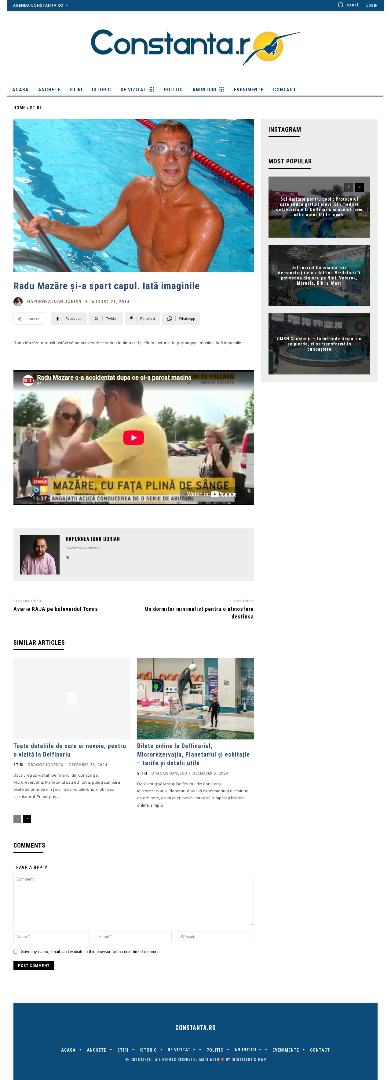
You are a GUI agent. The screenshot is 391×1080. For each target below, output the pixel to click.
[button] (348, 5)
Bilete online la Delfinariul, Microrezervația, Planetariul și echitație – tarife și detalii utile (193, 754)
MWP (262, 1059)
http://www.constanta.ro (83, 547)
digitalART (242, 1059)
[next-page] (27, 819)
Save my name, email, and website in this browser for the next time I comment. (91, 951)
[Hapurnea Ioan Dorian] (19, 301)
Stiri (35, 107)
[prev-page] (17, 819)
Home (19, 107)
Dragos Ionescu (46, 764)
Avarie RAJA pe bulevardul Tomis (55, 609)
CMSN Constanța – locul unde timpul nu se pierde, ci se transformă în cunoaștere (319, 344)
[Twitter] (68, 557)
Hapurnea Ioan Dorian (54, 301)
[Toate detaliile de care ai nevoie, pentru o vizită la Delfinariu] (71, 698)
